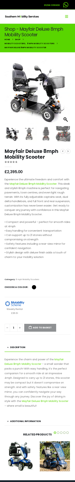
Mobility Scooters (16, 453)
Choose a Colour (16, 287)
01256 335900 (52, 5)
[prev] (62, 151)
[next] (68, 151)
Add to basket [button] (29, 468)
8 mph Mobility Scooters (27, 279)
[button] (67, 17)
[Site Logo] (22, 16)
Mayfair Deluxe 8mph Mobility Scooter (33, 184)
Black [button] (34, 287)
